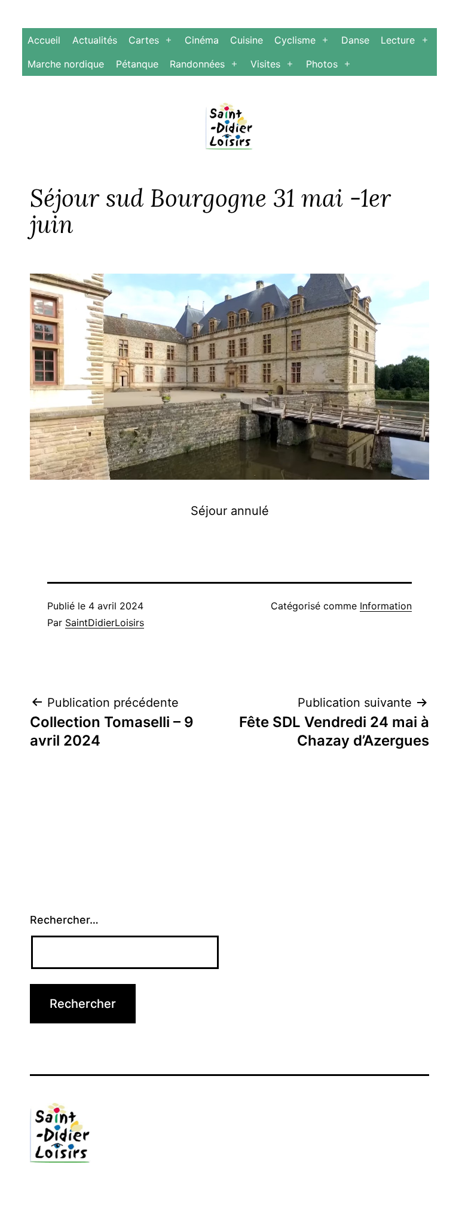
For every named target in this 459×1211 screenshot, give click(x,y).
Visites (265, 64)
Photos (322, 64)
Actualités (94, 40)
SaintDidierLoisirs (104, 623)
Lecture (398, 40)
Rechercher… (64, 919)
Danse (355, 40)
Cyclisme (295, 40)
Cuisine (246, 40)
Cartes (143, 40)
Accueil (43, 40)
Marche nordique (65, 64)
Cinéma (202, 40)
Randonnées (197, 64)
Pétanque (137, 64)
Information (386, 606)
